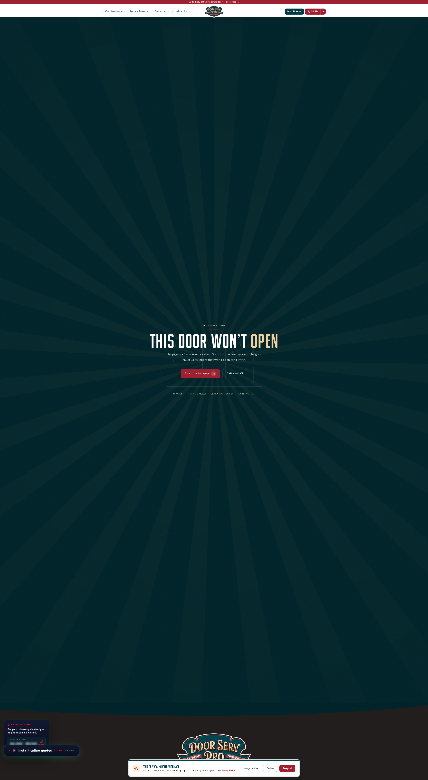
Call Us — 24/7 (235, 373)
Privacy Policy (228, 771)
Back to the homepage (197, 373)
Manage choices (250, 768)
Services (178, 394)
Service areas (197, 394)
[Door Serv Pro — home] (214, 11)
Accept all (287, 768)
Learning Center (222, 394)
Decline (270, 768)
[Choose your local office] (323, 12)
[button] (41, 750)
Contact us (246, 394)
